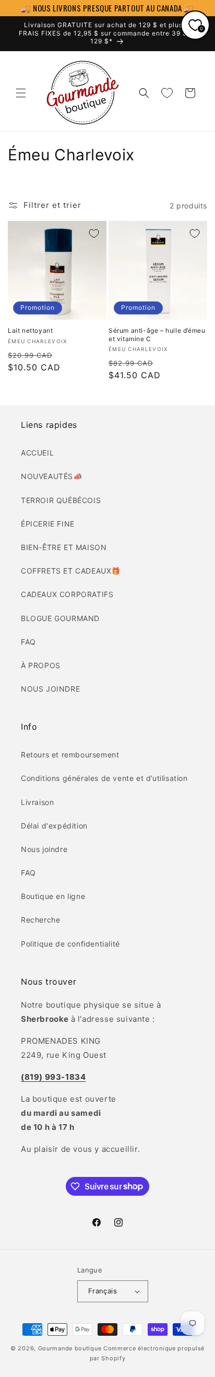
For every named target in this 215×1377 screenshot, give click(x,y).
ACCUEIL (37, 452)
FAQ (28, 641)
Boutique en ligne (53, 896)
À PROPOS (41, 665)
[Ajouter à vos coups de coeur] (93, 233)
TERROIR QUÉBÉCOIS (61, 500)
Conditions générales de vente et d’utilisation (104, 778)
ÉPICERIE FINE (48, 523)
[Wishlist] (167, 92)
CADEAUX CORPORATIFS (67, 594)
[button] (20, 92)
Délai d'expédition (54, 825)
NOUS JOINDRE (50, 688)
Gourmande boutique (70, 1348)
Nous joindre (44, 849)
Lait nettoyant (30, 330)
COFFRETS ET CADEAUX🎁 (71, 570)
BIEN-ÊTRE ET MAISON (63, 547)
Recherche (40, 919)
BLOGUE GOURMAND (60, 618)
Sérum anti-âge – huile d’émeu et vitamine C (157, 334)
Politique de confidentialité (70, 943)
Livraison (37, 802)
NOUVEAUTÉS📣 (51, 476)
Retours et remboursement (70, 754)
